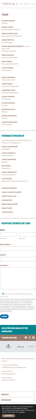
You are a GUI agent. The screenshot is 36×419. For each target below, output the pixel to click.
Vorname (3, 238)
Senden (4, 316)
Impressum (6, 400)
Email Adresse (5, 244)
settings (21, 412)
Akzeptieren (8, 415)
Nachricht (4, 265)
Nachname (22, 238)
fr (27, 4)
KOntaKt (5, 394)
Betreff (3, 255)
